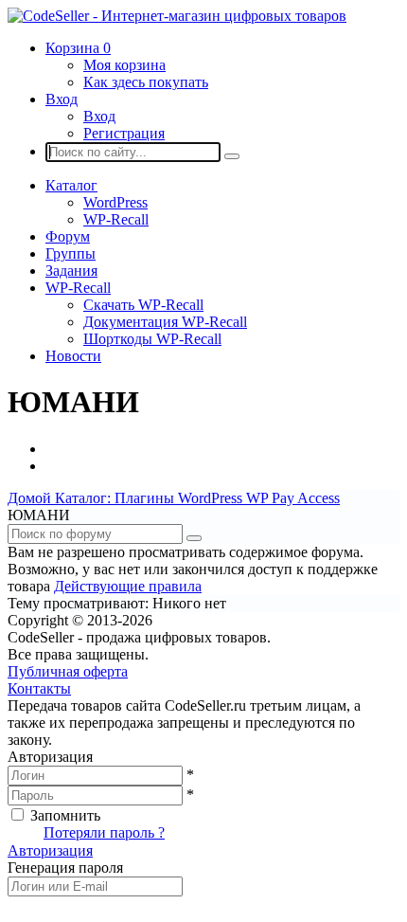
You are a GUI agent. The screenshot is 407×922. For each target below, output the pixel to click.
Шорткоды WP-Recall (152, 339)
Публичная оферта (68, 671)
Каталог (71, 185)
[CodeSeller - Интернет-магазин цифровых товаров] (177, 16)
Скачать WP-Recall (143, 305)
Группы (70, 253)
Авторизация (50, 850)
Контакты (39, 688)
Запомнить (65, 815)
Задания (71, 270)
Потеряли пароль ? (104, 832)
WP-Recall (116, 219)
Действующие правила (128, 586)
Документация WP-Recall (165, 322)
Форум (67, 236)
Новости (73, 356)
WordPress (115, 202)
